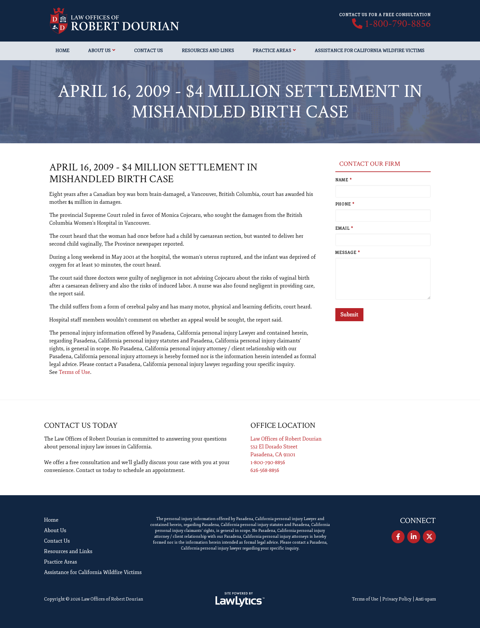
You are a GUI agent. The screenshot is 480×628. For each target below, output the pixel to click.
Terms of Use (74, 372)
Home (63, 50)
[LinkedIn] (413, 536)
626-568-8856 (264, 470)
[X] (429, 536)
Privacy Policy (396, 599)
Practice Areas (272, 50)
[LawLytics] (240, 599)
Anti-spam (425, 599)
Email (344, 228)
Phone (345, 204)
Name (343, 180)
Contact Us (148, 50)
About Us (99, 50)
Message (347, 252)
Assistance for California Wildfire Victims (369, 50)
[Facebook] (398, 536)
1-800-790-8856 (398, 24)
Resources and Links (208, 50)
